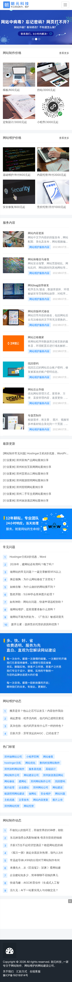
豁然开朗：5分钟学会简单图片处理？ (32, 594)
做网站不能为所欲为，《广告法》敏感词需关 (37, 616)
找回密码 (33, 363)
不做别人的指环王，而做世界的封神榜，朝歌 (36, 830)
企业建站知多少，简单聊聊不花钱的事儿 (34, 875)
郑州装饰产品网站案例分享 (32, 460)
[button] (5, 27)
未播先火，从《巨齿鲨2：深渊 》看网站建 (35, 867)
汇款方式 (21, 971)
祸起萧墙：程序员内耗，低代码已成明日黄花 (37, 718)
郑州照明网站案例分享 (29, 487)
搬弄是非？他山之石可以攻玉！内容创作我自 (36, 710)
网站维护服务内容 (39, 247)
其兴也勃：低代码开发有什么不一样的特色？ (37, 725)
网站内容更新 (36, 233)
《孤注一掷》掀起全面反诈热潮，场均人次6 (36, 852)
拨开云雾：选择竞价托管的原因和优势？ (35, 624)
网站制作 (16, 965)
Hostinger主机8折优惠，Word (28, 556)
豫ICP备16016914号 (15, 975)
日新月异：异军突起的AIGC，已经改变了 (34, 733)
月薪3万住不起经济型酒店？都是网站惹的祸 (36, 845)
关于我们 (8, 971)
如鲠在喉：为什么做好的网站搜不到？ (33, 586)
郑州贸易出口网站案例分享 (32, 473)
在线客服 (35, 971)
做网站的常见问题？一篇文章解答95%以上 (35, 571)
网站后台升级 (36, 389)
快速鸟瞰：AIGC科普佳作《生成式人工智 (34, 882)
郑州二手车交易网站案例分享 (33, 493)
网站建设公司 (46, 965)
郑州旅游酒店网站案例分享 (32, 500)
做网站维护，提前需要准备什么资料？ (33, 609)
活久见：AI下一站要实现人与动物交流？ (34, 890)
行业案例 (9, 460)
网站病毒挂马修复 (38, 259)
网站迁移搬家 (36, 337)
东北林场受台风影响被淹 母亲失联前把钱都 (36, 837)
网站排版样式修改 (38, 311)
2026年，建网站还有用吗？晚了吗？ (32, 564)
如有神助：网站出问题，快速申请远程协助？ (37, 601)
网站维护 (29, 965)
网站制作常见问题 (14, 453)
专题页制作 (34, 415)
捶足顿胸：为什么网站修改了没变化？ (33, 579)
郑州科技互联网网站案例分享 (33, 466)
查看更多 (64, 52)
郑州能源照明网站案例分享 (32, 480)
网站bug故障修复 (38, 285)
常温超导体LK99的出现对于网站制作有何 (35, 860)
